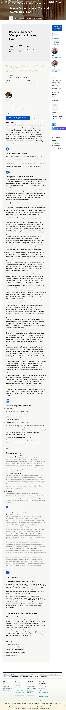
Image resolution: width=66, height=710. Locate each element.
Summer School (19, 688)
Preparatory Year (19, 690)
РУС (51, 1)
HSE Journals (42, 688)
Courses (56, 34)
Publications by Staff (43, 686)
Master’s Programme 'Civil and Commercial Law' (29, 10)
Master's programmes (24, 674)
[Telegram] (55, 124)
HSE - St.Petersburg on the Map (7, 689)
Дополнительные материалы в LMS (17, 118)
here (12, 705)
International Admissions (57, 28)
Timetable (56, 38)
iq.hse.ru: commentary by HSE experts (43, 692)
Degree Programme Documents (56, 42)
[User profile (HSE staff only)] (60, 2)
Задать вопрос (37, 118)
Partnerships (6, 684)
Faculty (55, 36)
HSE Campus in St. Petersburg (10, 674)
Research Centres (31, 684)
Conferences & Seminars (30, 691)
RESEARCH (30, 681)
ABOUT (5, 681)
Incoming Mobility (19, 692)
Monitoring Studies (31, 688)
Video (40, 700)
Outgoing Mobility (19, 694)
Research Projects (31, 686)
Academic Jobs (30, 694)
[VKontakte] (53, 124)
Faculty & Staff (6, 686)
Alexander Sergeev (56, 57)
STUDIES (17, 681)
